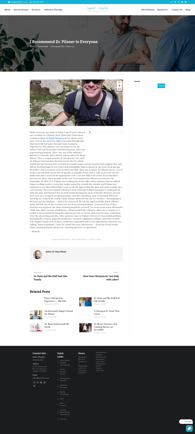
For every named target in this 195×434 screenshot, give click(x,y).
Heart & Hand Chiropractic (53, 138)
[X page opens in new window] (178, 2)
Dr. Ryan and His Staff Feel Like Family (107, 299)
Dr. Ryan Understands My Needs (56, 325)
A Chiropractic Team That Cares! (107, 312)
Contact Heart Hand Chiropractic (65, 412)
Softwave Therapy (63, 386)
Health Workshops (64, 393)
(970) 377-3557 (37, 2)
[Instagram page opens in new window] (185, 2)
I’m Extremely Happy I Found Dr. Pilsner (58, 312)
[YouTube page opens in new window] (182, 2)
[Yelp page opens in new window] (175, 2)
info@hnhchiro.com (19, 2)
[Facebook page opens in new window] (171, 2)
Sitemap (63, 419)
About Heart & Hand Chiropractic (65, 362)
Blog (62, 399)
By (79, 239)
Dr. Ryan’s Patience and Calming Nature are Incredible (105, 327)
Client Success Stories (63, 371)
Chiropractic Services (65, 379)
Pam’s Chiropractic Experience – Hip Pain (55, 299)
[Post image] (36, 301)
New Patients (63, 404)
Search (137, 81)
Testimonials (36, 82)
